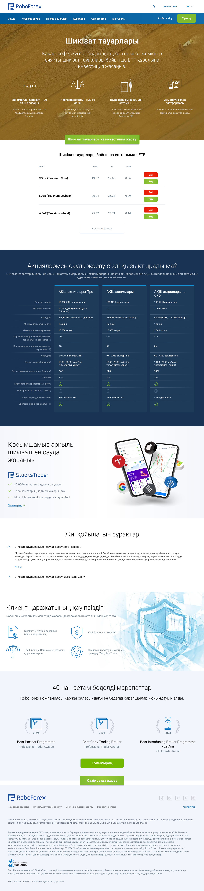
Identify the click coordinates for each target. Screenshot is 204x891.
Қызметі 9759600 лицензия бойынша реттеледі (40, 632)
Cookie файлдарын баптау (79, 807)
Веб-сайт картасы (106, 807)
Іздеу (103, 6)
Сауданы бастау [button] (102, 228)
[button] (24, 6)
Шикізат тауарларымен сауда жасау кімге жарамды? (50, 576)
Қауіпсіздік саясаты (18, 807)
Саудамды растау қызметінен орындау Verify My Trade (106, 652)
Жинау (18, 566)
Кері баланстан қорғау (101, 632)
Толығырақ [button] (102, 763)
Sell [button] (151, 174)
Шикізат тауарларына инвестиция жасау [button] (102, 139)
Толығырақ (15, 505)
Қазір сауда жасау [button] (102, 780)
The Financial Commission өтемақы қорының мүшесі (45, 652)
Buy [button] (151, 181)
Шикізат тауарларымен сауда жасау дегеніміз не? (48, 546)
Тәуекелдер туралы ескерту (47, 807)
